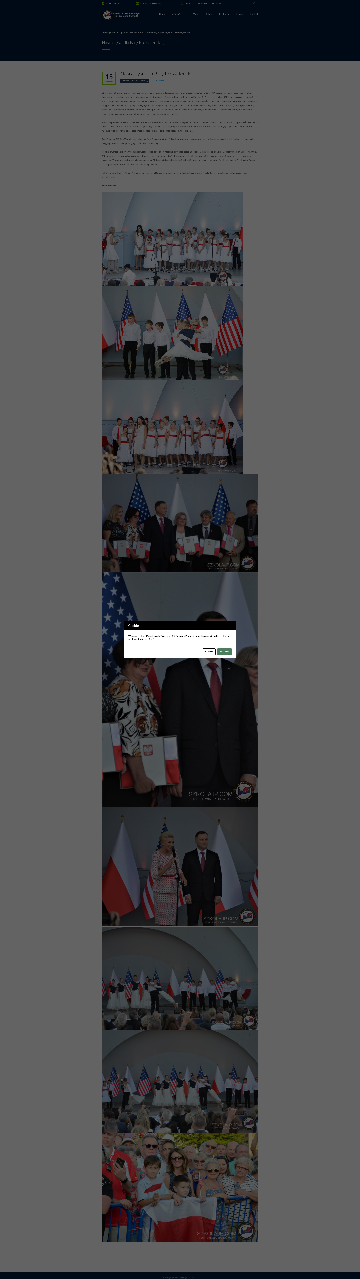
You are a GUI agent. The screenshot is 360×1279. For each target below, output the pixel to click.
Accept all (224, 651)
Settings (209, 651)
